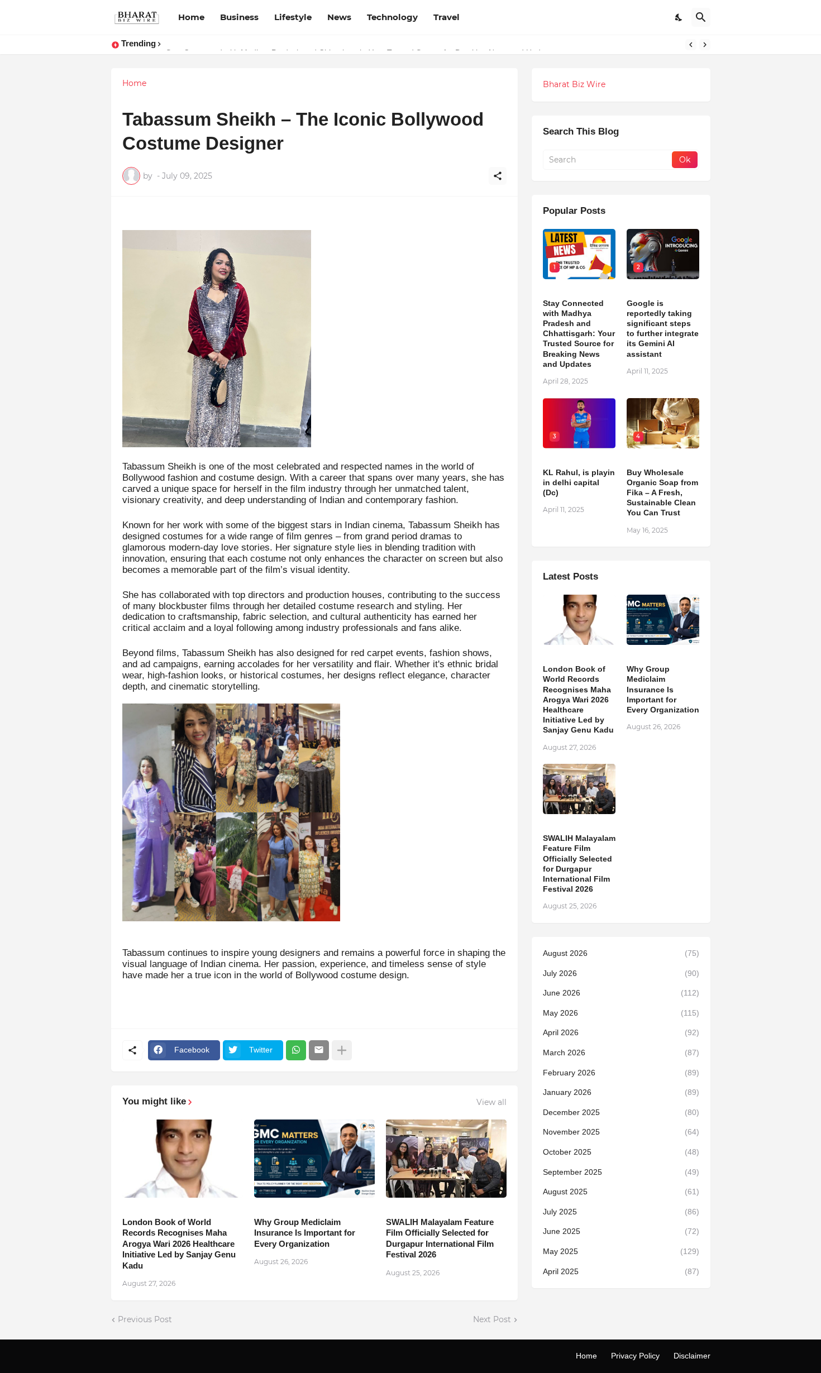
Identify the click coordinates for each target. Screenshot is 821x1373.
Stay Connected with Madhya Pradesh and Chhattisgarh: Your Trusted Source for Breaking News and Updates (579, 334)
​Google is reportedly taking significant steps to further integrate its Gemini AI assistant (663, 328)
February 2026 (621, 1072)
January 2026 (621, 1092)
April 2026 (621, 1032)
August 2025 (621, 1191)
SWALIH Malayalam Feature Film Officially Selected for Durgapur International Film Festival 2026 (440, 1238)
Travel (446, 17)
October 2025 (621, 1151)
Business (239, 17)
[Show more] (342, 1050)
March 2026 (621, 1052)
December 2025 (621, 1112)
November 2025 (621, 1131)
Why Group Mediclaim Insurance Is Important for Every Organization (304, 1232)
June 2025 (621, 1231)
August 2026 (621, 953)
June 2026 (621, 992)
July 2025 (621, 1211)
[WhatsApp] (296, 1050)
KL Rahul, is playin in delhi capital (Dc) (579, 482)
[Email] (319, 1050)
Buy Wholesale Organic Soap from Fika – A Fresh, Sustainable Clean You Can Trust (662, 493)
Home (191, 17)
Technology (392, 17)
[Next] (704, 44)
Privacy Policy (635, 1355)
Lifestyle (293, 17)
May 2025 (621, 1251)
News (339, 17)
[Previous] (690, 44)
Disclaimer (692, 1355)
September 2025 (621, 1172)
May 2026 (621, 1012)
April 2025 (621, 1271)
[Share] (498, 176)
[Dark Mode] (679, 17)
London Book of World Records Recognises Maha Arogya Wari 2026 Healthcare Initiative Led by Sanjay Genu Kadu (179, 1243)
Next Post (492, 1319)
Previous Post (145, 1319)
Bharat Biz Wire (574, 84)
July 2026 (621, 973)
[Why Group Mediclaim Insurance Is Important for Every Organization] (314, 1159)
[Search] (700, 17)
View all (491, 1102)
